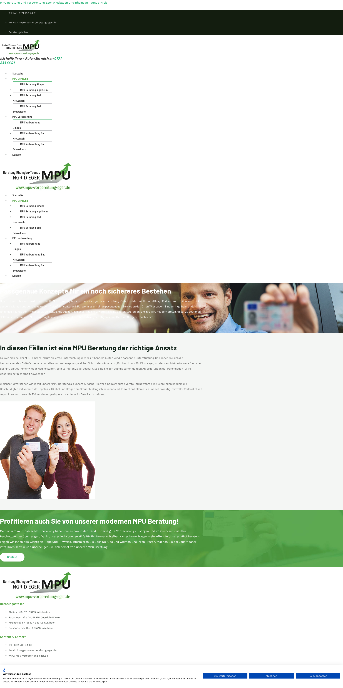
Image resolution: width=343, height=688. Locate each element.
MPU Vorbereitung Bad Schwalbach (29, 147)
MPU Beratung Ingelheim (34, 89)
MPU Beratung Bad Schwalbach (27, 109)
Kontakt (16, 154)
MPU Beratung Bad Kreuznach (27, 98)
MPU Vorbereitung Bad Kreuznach (29, 136)
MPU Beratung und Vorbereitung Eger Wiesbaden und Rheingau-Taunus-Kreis (53, 2)
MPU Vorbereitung (22, 116)
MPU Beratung (20, 78)
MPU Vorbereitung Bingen (26, 125)
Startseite (17, 73)
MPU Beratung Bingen (32, 84)
